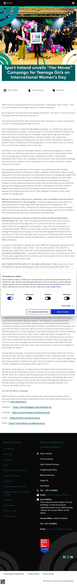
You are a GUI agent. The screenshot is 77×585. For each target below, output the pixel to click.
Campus (7, 460)
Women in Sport (10, 511)
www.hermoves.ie (18, 402)
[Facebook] (64, 557)
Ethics (6, 465)
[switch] (29, 298)
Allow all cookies (63, 312)
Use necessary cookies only (38, 312)
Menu (73, 3)
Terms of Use (48, 574)
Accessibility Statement (14, 574)
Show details (66, 306)
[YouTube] (71, 557)
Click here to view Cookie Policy (49, 287)
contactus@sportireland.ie (59, 495)
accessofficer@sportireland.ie (59, 529)
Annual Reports (10, 516)
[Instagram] (68, 557)
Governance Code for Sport (15, 470)
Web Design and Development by (58, 581)
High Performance (11, 476)
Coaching (8, 454)
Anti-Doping (9, 449)
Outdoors (8, 500)
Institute (7, 481)
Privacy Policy (33, 574)
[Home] (8, 3)
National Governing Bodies (15, 487)
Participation (9, 506)
